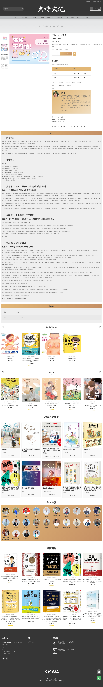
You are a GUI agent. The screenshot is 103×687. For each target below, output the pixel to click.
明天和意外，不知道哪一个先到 (10, 405)
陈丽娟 (56, 527)
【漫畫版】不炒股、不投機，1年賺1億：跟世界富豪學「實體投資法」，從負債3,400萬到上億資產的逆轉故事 (72, 619)
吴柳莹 (46, 527)
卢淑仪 (36, 538)
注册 (56, 64)
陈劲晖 (87, 527)
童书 (13, 356)
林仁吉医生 (6, 516)
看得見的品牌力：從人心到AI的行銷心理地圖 (51, 580)
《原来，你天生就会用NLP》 (30, 405)
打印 (55, 126)
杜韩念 (26, 527)
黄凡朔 (97, 527)
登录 (53, 64)
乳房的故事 (51, 358)
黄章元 (87, 516)
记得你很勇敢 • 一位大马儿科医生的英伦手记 (71, 404)
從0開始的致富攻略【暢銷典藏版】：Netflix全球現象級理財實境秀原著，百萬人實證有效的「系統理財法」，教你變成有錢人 (51, 619)
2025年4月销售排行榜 (49, 402)
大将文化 (67, 83)
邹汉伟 (36, 527)
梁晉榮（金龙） (16, 538)
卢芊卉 (77, 516)
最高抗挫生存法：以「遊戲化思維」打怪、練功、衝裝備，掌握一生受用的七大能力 (92, 581)
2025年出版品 (62, 85)
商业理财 (29, 577)
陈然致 (16, 527)
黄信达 (6, 527)
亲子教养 (28, 356)
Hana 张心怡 (66, 527)
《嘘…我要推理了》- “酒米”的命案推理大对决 (92, 406)
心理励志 (95, 611)
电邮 (64, 126)
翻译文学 (13, 574)
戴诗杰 (66, 516)
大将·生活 (9, 356)
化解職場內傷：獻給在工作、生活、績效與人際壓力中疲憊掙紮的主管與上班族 (31, 618)
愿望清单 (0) (87, 1)
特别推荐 (10, 403)
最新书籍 (79, 83)
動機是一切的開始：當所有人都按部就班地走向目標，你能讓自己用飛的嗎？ (72, 581)
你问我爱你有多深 (51, 405)
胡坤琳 (77, 527)
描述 (51, 133)
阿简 (16, 516)
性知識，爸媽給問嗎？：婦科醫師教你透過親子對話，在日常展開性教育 (30, 360)
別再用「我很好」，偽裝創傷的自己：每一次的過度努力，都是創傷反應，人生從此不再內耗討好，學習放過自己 (92, 616)
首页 (40, 26)
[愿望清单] (74, 54)
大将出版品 (45, 26)
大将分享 (10, 402)
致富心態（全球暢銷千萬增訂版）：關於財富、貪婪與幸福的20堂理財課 (31, 580)
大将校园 (52, 26)
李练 (26, 538)
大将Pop (56, 402)
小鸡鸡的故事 (10, 358)
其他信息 (51, 306)
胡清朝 (26, 516)
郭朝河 (36, 516)
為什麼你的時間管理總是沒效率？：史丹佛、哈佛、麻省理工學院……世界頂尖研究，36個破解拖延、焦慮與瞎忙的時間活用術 (10, 619)
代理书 (30, 403)
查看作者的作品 (65, 110)
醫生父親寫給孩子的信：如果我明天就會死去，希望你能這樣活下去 (10, 577)
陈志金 (46, 516)
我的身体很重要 (72, 358)
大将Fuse (67, 402)
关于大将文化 (31, 642)
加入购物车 (66, 54)
